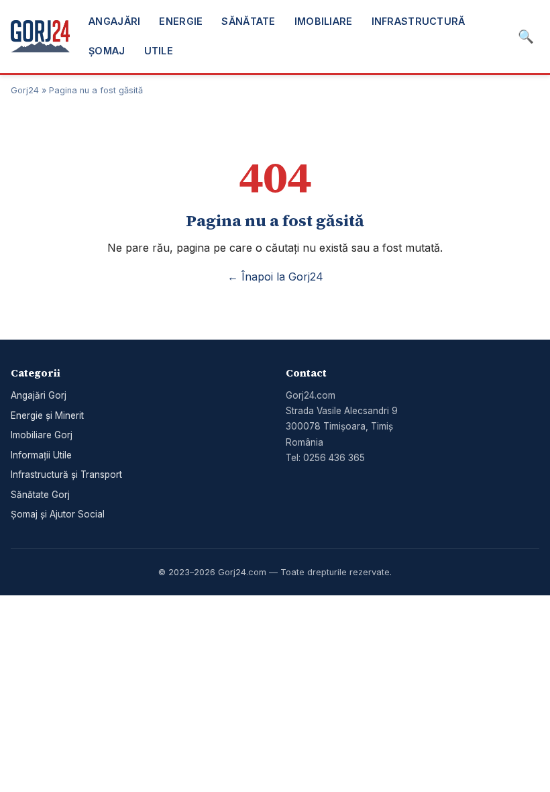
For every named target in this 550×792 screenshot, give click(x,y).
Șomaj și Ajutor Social (58, 514)
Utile (158, 50)
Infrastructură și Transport (66, 474)
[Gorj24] (40, 36)
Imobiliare (323, 21)
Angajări (114, 21)
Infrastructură (418, 21)
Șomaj (107, 50)
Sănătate (248, 21)
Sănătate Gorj (40, 494)
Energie (181, 21)
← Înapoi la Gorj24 (275, 276)
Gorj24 (25, 90)
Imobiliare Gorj (41, 435)
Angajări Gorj (38, 395)
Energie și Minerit (47, 415)
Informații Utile (41, 455)
